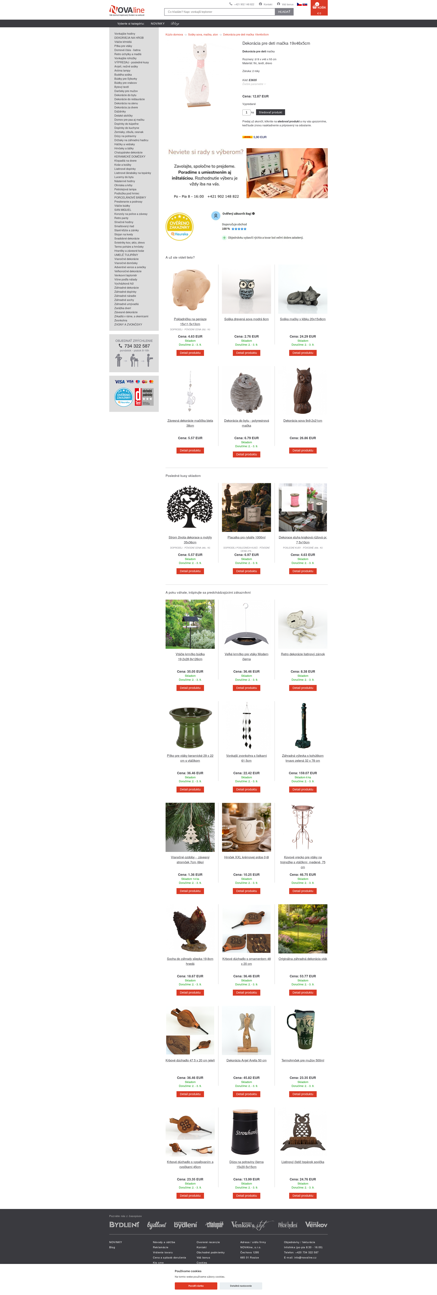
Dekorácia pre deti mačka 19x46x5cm (246, 34)
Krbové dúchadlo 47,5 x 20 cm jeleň (190, 1060)
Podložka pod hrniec (126, 193)
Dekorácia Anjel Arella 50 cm (247, 1060)
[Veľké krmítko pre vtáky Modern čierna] (246, 649)
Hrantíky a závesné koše (129, 251)
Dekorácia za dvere (126, 107)
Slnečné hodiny (123, 222)
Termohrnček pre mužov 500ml (302, 1060)
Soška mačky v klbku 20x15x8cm (303, 318)
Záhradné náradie (125, 296)
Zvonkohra (120, 320)
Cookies (202, 1262)
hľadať (284, 11)
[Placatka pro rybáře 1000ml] (246, 533)
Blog (112, 1247)
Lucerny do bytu (124, 177)
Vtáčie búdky (122, 206)
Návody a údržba (164, 1242)
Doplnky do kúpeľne (126, 124)
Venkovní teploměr (125, 275)
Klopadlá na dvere (125, 160)
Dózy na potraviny (125, 136)
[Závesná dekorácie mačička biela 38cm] (190, 416)
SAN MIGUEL (122, 210)
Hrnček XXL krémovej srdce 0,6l (246, 857)
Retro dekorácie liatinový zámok (303, 654)
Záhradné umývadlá (126, 304)
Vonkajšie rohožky (125, 58)
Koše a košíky (122, 165)
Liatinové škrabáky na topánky (132, 173)
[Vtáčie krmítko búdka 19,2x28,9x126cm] (190, 649)
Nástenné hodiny (124, 181)
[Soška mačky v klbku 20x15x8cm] (302, 314)
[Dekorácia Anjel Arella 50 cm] (246, 1056)
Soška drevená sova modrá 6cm (246, 318)
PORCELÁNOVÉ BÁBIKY (130, 197)
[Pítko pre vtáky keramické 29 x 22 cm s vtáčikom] (190, 751)
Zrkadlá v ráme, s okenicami (131, 316)
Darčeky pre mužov (126, 91)
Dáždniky (120, 111)
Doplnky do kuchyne (126, 128)
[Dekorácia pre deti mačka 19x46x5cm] (200, 107)
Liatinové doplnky (125, 169)
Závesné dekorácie (126, 312)
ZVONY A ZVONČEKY (128, 324)
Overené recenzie (208, 1242)
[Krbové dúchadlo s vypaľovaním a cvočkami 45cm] (190, 1157)
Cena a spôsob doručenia (169, 1257)
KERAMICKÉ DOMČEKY (129, 156)
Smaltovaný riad (124, 226)
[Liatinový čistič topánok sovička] (302, 1157)
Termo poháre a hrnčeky (129, 247)
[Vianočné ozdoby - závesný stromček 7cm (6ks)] (190, 852)
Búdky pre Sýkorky (125, 79)
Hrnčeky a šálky (124, 148)
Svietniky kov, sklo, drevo (129, 242)
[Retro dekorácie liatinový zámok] (302, 649)
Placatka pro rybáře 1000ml (246, 537)
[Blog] (175, 23)
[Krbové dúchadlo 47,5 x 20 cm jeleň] (190, 1056)
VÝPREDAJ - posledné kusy (131, 62)
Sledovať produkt (270, 112)
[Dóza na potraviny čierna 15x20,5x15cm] (246, 1157)
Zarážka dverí (122, 308)
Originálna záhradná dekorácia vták (303, 958)
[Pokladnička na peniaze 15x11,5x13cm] (190, 314)
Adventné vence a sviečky (130, 267)
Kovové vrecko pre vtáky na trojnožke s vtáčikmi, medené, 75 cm (302, 862)
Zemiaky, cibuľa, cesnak (128, 132)
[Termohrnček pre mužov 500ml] (302, 1056)
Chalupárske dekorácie (128, 152)
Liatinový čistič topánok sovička (302, 1161)
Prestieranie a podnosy (128, 201)
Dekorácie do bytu (125, 95)
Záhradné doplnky (125, 292)
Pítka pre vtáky (123, 46)
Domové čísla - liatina (127, 50)
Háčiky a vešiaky (124, 144)
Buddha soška (123, 74)
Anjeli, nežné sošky (126, 66)
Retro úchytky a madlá (127, 54)
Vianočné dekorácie (126, 259)
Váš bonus (288, 4)
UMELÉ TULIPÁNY (126, 255)
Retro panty (121, 218)
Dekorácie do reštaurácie (129, 99)
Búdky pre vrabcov (125, 83)
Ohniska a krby (123, 185)
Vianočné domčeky (126, 263)
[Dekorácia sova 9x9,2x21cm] (302, 416)
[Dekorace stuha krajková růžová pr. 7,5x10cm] (302, 533)
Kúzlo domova (174, 34)
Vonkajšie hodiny (124, 34)
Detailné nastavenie (241, 1285)
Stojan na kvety (123, 234)
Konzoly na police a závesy (130, 214)
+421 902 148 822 (244, 4)
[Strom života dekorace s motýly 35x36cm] (190, 533)
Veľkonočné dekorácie (128, 271)
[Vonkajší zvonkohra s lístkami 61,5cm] (246, 751)
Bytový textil (121, 87)
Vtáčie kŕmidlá (123, 42)
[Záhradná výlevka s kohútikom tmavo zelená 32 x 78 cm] (302, 751)
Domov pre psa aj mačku (129, 120)
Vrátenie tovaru (163, 1252)
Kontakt (268, 4)
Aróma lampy (122, 70)
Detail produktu (190, 353)
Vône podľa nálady (125, 279)
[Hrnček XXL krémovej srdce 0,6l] (246, 852)
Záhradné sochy (124, 300)
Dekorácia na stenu (126, 103)
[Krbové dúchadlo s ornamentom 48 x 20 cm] (246, 954)
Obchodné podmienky (211, 1252)
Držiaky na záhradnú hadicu (131, 140)
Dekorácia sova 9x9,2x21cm (302, 420)
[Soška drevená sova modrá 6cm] (246, 314)
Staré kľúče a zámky (126, 230)
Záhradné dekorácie (126, 287)
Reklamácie (160, 1247)
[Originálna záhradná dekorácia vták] (302, 954)
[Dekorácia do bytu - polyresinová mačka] (246, 416)
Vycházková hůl (124, 283)
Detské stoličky (123, 115)
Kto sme (158, 1262)
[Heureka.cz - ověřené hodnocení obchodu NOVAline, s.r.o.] (123, 406)
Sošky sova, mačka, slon (203, 34)
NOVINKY (158, 23)
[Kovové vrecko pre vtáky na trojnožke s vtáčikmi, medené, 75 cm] (302, 852)
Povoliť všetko (196, 1285)
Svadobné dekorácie (126, 238)
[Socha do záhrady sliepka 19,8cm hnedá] (190, 954)
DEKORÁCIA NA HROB (129, 38)
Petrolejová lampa (125, 189)
